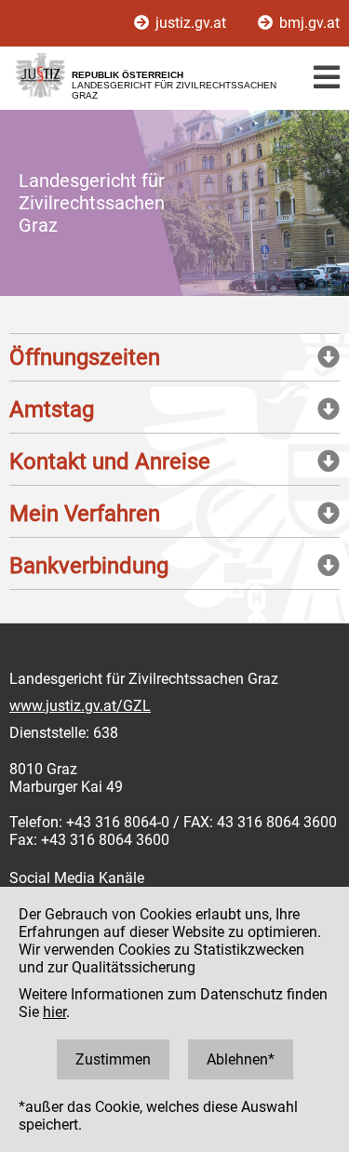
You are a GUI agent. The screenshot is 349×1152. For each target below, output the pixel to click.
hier (54, 1012)
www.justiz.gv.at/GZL (80, 706)
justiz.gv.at (191, 23)
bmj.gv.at (307, 23)
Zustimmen (113, 1059)
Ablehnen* (241, 1059)
